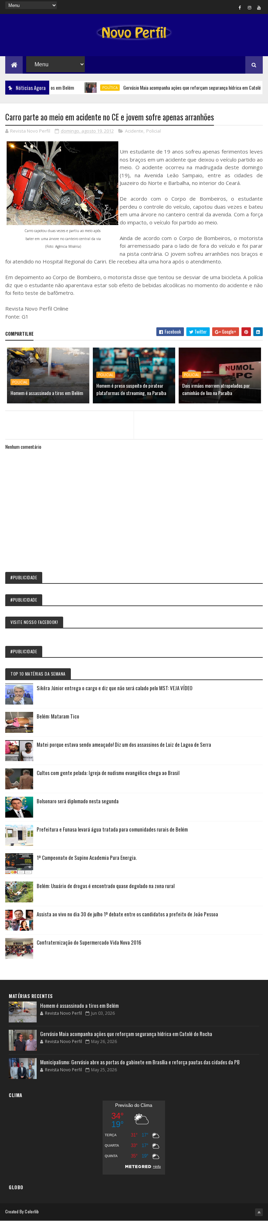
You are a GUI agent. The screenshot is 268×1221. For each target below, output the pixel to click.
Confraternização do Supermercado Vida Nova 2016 (89, 942)
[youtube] (259, 7)
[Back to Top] (259, 1212)
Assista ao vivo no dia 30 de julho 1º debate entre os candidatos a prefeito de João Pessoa (127, 914)
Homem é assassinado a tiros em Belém (46, 392)
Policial (153, 131)
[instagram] (249, 7)
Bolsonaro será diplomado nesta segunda (78, 801)
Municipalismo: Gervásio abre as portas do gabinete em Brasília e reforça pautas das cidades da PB (140, 1062)
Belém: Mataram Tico (58, 716)
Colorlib (32, 1211)
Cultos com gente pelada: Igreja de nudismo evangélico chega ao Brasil (108, 772)
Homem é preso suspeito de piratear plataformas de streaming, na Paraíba (131, 389)
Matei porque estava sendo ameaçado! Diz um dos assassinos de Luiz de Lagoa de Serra (124, 744)
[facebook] (240, 7)
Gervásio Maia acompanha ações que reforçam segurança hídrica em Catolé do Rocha (186, 87)
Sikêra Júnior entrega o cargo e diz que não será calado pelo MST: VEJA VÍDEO (114, 688)
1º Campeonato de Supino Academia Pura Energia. (87, 857)
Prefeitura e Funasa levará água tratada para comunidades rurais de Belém (112, 829)
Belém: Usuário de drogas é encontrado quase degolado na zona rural (105, 885)
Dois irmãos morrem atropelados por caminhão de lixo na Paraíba (216, 389)
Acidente (134, 131)
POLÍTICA (96, 87)
